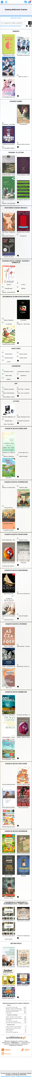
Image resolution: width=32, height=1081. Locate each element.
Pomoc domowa (9, 1030)
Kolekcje (19, 25)
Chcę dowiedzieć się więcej (8, 1076)
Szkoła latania (9, 1012)
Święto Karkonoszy (10, 1029)
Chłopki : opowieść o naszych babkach (13, 1016)
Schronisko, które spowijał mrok (12, 1032)
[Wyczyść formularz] (26, 26)
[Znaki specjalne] (30, 26)
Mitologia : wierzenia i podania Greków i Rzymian (15, 1008)
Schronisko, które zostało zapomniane (13, 1022)
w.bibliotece (15, 1042)
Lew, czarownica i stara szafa (11, 1007)
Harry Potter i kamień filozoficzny (12, 1011)
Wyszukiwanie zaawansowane (8, 25)
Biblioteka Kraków (16, 18)
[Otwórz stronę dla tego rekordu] (9, 44)
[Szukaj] (29, 23)
